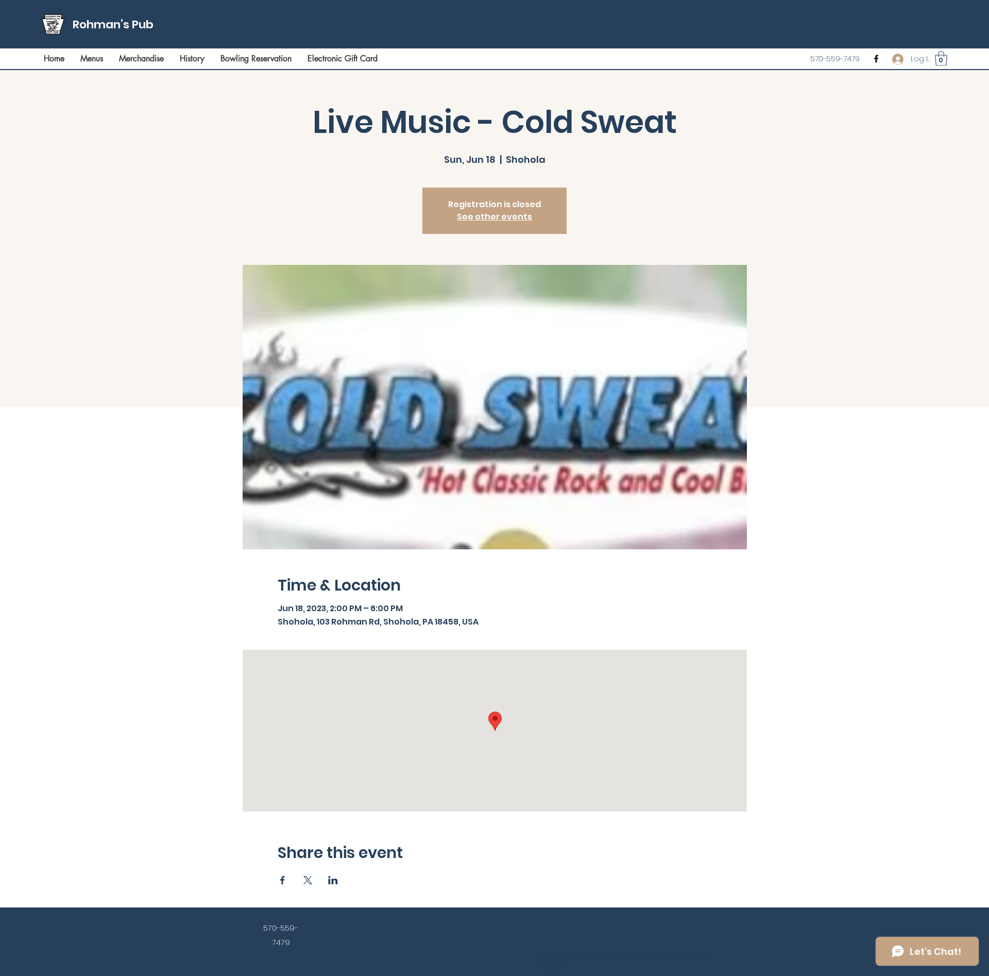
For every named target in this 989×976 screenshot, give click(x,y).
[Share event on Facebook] (282, 880)
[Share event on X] (308, 880)
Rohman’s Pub (113, 24)
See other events (494, 217)
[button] (941, 58)
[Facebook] (876, 59)
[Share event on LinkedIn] (333, 880)
